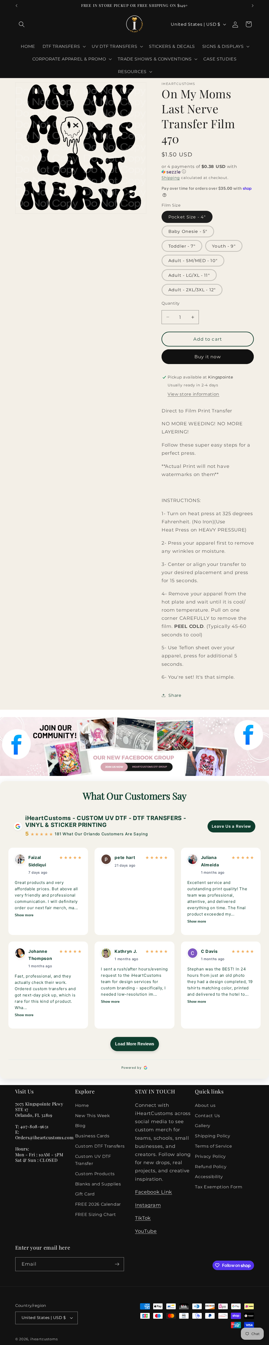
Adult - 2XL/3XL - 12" (192, 289)
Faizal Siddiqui (37, 861)
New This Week (92, 1115)
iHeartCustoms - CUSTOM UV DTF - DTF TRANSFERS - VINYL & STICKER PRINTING (105, 821)
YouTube (146, 1231)
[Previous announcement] (16, 6)
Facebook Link (153, 1192)
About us (205, 1105)
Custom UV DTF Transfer (93, 1160)
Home (82, 1105)
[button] (22, 24)
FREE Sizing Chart (95, 1214)
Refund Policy (210, 1166)
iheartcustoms (44, 1339)
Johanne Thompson (40, 955)
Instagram (148, 1205)
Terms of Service (213, 1146)
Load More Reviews (134, 1044)
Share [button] (174, 695)
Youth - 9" (224, 246)
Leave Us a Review (231, 826)
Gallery (202, 1125)
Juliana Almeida (210, 861)
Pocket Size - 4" (187, 216)
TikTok (143, 1218)
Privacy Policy (210, 1156)
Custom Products (95, 1173)
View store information (193, 394)
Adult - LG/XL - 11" (189, 275)
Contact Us (207, 1115)
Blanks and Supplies (98, 1184)
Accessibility (209, 1176)
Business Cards (92, 1135)
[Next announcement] (252, 6)
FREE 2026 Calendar (98, 1204)
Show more (24, 915)
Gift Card (85, 1193)
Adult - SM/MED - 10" (193, 260)
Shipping (171, 178)
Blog (80, 1125)
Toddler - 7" (181, 246)
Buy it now (207, 356)
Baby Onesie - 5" (187, 231)
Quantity (171, 303)
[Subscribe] (117, 1264)
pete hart (125, 857)
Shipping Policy (212, 1135)
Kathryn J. (126, 951)
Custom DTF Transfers (100, 1146)
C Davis (209, 951)
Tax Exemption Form (218, 1186)
